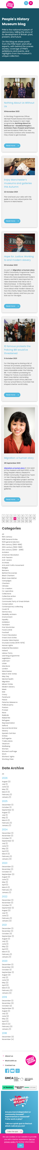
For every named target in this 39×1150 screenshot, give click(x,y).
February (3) (7, 1026)
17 (30, 518)
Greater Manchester (10, 640)
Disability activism (9, 614)
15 (22, 518)
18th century (7, 537)
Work (4, 754)
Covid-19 (5, 609)
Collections (6, 593)
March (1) (6, 792)
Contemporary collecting (12, 606)
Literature (6, 666)
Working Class (8, 759)
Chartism (6, 583)
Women (5, 749)
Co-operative (7, 591)
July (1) (5, 784)
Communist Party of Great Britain (15, 601)
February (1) (7, 794)
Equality (5, 619)
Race (4, 712)
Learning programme (10, 656)
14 (19, 518)
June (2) (5, 787)
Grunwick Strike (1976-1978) (13, 643)
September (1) (8, 810)
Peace (4, 699)
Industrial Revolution (10, 648)
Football (5, 632)
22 (15, 521)
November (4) (8, 1039)
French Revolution (9, 635)
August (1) (6, 812)
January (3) (7, 859)
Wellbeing (6, 746)
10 (3, 518)
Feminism (6, 625)
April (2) (5, 851)
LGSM (4, 663)
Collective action (9, 596)
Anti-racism (7, 560)
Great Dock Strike (9, 637)
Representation (8, 723)
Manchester (7, 671)
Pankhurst (6, 697)
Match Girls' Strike (9, 674)
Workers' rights (8, 756)
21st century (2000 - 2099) (13, 550)
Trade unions (7, 741)
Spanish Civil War (9, 733)
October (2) (7, 1006)
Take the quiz (12, 1131)
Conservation (7, 604)
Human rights (7, 645)
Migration (6, 681)
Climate (5, 586)
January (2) (7, 921)
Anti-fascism (7, 557)
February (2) (7, 990)
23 (19, 521)
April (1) (5, 884)
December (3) (8, 1037)
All (3, 534)
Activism (5, 552)
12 (11, 518)
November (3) (8, 967)
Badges (5, 568)
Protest (5, 710)
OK (20, 1145)
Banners (5, 570)
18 (34, 518)
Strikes (4, 736)
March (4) (6, 1024)
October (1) (7, 807)
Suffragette (6, 738)
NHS (3, 692)
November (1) (7, 835)
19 (3, 521)
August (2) (6, 781)
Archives (5, 562)
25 (26, 521)
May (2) (5, 946)
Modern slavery (8, 687)
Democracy (7, 612)
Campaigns (6, 581)
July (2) (5, 941)
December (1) (7, 805)
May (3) (5, 789)
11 (7, 518)
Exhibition (6, 622)
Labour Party (7, 653)
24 (23, 521)
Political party (7, 705)
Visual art (6, 743)
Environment (7, 617)
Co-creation (7, 588)
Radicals (5, 715)
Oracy (4, 694)
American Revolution (10, 555)
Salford (5, 725)
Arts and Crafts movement (13, 565)
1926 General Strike (10, 539)
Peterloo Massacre (9, 702)
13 (15, 518)
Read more (10, 145)
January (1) (6, 797)
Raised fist (6, 718)
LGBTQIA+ (6, 661)
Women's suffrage (9, 751)
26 (30, 521)
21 (11, 521)
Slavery (5, 731)
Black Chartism (8, 575)
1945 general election (10, 542)
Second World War (9, 728)
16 (26, 518)
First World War (8, 627)
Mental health (7, 679)
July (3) (5, 1013)
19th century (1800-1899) (12, 544)
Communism (7, 599)
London (5, 668)
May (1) (5, 817)
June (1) (5, 846)
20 (7, 521)
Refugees (6, 720)
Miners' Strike (7, 684)
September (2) (8, 874)
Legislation (6, 658)
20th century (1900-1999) (12, 547)
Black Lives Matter (9, 578)
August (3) (6, 975)
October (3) (7, 933)
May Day (5, 676)
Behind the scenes (9, 573)
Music (4, 689)
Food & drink (7, 630)
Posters (5, 707)
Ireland (5, 650)
